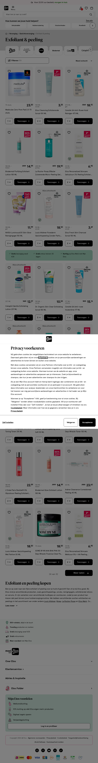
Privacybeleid (16, 411)
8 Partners (43, 358)
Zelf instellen (7, 422)
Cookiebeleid (16, 408)
